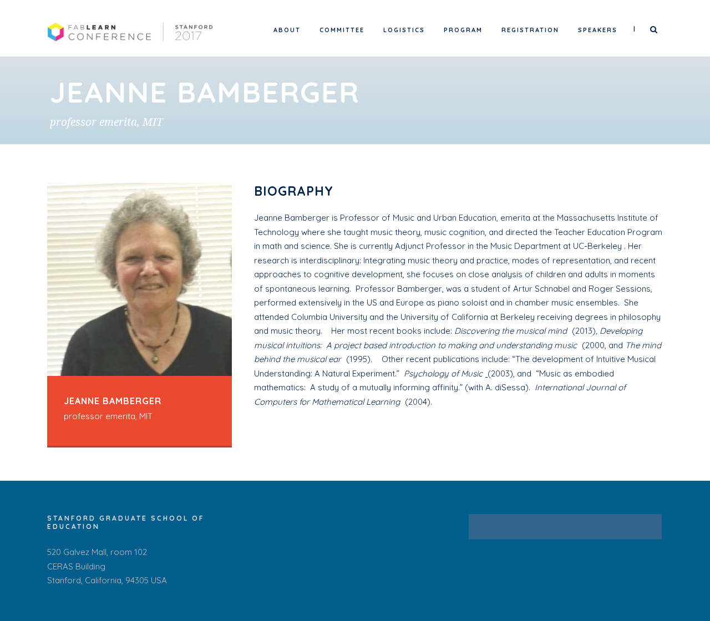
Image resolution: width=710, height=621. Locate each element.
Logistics (404, 30)
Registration (530, 30)
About (287, 30)
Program (463, 30)
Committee (342, 30)
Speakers (597, 30)
